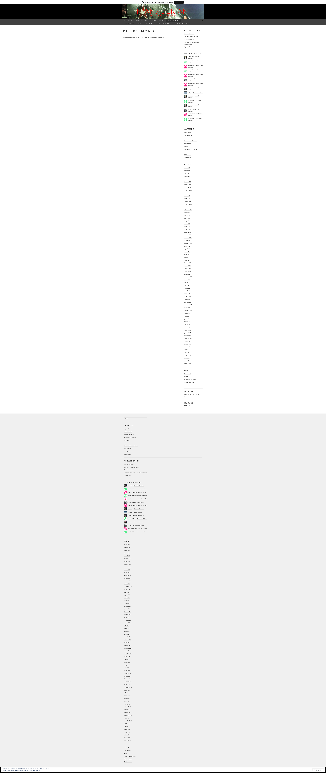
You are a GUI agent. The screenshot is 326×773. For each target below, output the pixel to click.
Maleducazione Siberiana (190, 141)
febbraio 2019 (187, 198)
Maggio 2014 (187, 355)
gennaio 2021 (187, 184)
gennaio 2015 (187, 333)
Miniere (186, 146)
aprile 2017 (187, 257)
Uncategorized (187, 157)
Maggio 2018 (187, 221)
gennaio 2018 (187, 232)
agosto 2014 (187, 347)
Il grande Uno (187, 47)
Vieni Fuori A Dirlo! (183, 23)
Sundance (190, 88)
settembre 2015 (188, 310)
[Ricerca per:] (202, 20)
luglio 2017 (186, 249)
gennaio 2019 (187, 201)
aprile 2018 (187, 223)
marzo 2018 (187, 226)
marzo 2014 (187, 361)
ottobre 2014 (187, 341)
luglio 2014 (186, 349)
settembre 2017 (188, 243)
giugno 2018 (187, 218)
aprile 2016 (187, 291)
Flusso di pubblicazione (190, 379)
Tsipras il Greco (168, 23)
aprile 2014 (187, 358)
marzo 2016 (187, 293)
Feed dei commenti (189, 382)
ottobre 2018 (187, 207)
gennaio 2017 (187, 265)
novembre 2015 (188, 305)
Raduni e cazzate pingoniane (191, 149)
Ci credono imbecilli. (189, 39)
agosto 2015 (187, 313)
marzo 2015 (187, 327)
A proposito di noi (142, 20)
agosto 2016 (187, 279)
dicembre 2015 (187, 302)
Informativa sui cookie (35, 770)
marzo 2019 (187, 195)
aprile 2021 (187, 176)
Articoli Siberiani (188, 135)
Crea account (187, 374)
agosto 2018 (187, 212)
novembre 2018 (188, 204)
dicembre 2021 (187, 170)
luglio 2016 (186, 282)
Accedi (186, 376)
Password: (126, 42)
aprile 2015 (187, 324)
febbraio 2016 (187, 296)
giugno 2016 (187, 285)
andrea (189, 93)
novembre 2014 (188, 338)
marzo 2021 (187, 179)
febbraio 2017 (187, 263)
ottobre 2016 (187, 274)
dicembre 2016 (187, 268)
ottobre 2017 (187, 240)
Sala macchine (188, 152)
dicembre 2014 (187, 335)
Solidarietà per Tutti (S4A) (132, 23)
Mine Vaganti (187, 143)
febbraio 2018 (187, 229)
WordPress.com (188, 385)
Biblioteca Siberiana (189, 138)
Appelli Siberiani (188, 132)
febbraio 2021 (187, 181)
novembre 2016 (188, 271)
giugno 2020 (187, 193)
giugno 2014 (187, 352)
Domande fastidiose (189, 33)
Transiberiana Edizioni (152, 23)
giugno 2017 (187, 251)
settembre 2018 (188, 209)
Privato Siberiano (173, 20)
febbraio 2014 (187, 363)
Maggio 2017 (187, 254)
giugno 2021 (187, 173)
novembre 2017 (188, 237)
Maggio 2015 (187, 321)
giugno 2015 (187, 319)
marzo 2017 (187, 260)
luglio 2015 (186, 316)
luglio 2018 (186, 215)
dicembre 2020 (187, 187)
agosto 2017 (187, 246)
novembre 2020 (188, 190)
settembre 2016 (188, 277)
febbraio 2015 (187, 330)
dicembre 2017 (187, 235)
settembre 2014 (188, 344)
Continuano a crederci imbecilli (191, 36)
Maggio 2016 (187, 288)
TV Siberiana (187, 154)
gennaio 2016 (187, 299)
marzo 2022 (187, 167)
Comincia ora (179, 2)
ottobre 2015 (187, 307)
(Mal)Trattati (128, 20)
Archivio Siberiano (158, 20)
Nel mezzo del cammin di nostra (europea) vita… (136, 472)
